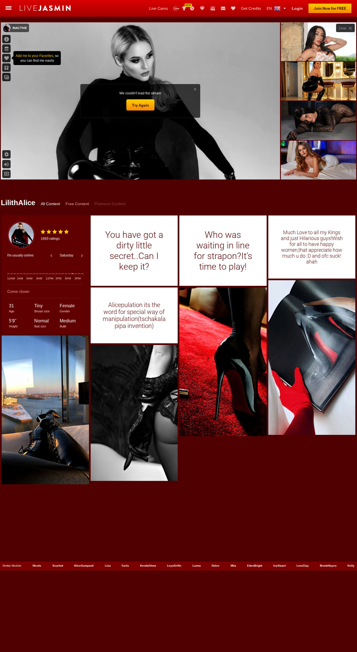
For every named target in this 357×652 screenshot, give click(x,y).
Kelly (351, 565)
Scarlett (57, 565)
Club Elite (202, 8)
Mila (233, 565)
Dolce (215, 565)
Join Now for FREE (330, 8)
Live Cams (158, 8)
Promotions (192, 8)
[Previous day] (51, 255)
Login (297, 8)
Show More (318, 170)
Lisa (108, 565)
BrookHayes (328, 565)
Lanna (196, 565)
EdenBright (254, 565)
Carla (125, 565)
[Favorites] (233, 8)
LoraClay (302, 565)
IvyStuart (279, 565)
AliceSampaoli (84, 565)
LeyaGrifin (174, 565)
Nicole (37, 565)
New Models (176, 8)
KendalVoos (148, 565)
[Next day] (82, 255)
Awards (186, 6)
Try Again (140, 105)
